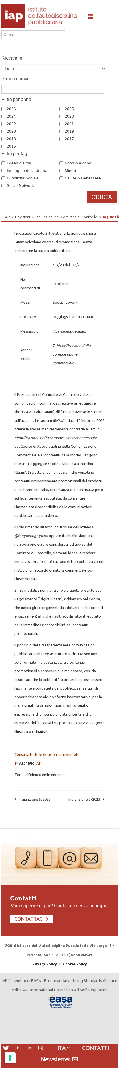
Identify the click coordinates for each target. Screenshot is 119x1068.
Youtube (18, 1048)
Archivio (27, 763)
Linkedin (30, 1047)
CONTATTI (95, 1048)
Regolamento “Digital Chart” (38, 599)
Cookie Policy (75, 964)
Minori (70, 170)
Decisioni (22, 217)
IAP (7, 217)
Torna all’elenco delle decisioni (40, 775)
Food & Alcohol (78, 163)
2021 (69, 124)
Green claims (19, 163)
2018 (11, 138)
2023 (69, 116)
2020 (11, 131)
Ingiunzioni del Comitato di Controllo (66, 217)
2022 (11, 124)
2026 (11, 109)
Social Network (20, 185)
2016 (11, 146)
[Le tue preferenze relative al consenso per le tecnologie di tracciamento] (10, 1057)
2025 (69, 109)
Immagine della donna (27, 170)
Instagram (40, 1048)
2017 (69, 138)
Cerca (102, 197)
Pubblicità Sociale (23, 178)
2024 (11, 116)
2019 (69, 131)
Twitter (6, 1048)
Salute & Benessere (83, 178)
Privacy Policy (44, 964)
